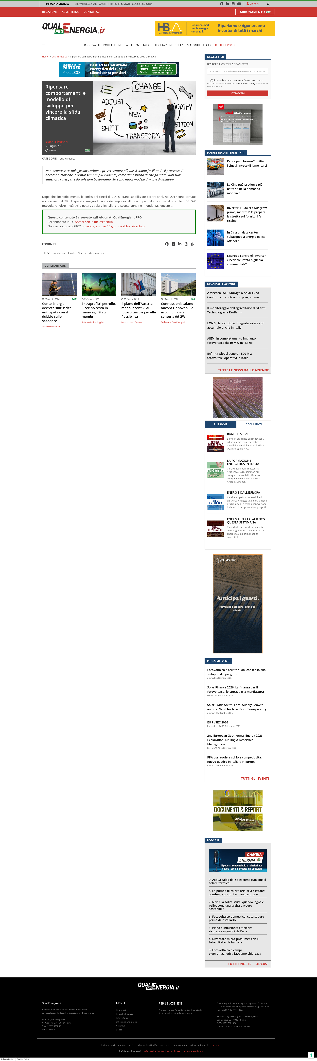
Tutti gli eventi (255, 778)
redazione (215, 1045)
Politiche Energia (115, 45)
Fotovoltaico (140, 45)
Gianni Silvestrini (56, 142)
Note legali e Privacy (153, 1050)
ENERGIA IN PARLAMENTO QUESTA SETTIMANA (246, 521)
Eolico (207, 45)
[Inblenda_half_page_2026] (238, 603)
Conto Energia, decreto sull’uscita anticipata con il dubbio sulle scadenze (56, 312)
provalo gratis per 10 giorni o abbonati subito (113, 226)
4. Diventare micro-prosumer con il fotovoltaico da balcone (234, 940)
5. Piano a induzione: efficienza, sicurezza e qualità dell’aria (231, 929)
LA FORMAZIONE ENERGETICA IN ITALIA (243, 462)
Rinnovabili (92, 45)
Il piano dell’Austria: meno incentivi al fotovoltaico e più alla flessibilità (138, 310)
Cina (80, 253)
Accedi (254, 4)
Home (45, 56)
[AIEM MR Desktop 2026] (238, 397)
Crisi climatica (59, 56)
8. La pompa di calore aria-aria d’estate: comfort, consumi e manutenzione (237, 892)
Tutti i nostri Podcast (248, 964)
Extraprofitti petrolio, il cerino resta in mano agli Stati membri (99, 310)
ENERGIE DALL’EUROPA (243, 492)
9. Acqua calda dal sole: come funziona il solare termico (237, 881)
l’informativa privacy (246, 83)
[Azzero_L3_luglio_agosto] (119, 69)
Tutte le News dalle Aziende (243, 370)
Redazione (49, 12)
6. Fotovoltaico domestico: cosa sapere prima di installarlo (236, 918)
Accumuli (193, 45)
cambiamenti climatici (64, 253)
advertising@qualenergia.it (180, 1013)
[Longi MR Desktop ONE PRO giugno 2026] (238, 124)
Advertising (70, 12)
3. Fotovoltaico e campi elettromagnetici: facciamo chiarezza (235, 951)
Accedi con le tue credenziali (94, 222)
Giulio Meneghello (51, 326)
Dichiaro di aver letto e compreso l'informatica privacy (238, 80)
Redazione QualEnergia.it (173, 322)
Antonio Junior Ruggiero (93, 322)
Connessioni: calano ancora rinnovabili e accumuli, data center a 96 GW (177, 310)
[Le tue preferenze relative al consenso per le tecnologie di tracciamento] (311, 1055)
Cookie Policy (173, 1050)
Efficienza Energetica (168, 45)
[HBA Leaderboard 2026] (215, 28)
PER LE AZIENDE (170, 1003)
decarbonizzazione (94, 253)
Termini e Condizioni (192, 1050)
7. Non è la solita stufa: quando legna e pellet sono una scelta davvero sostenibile (236, 905)
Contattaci (92, 12)
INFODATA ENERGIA (57, 3)
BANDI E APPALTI (239, 433)
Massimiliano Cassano (132, 322)
